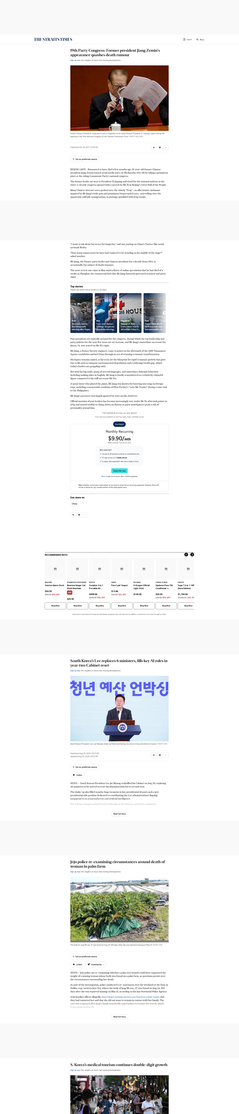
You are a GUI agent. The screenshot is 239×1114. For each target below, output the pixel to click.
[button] (187, 39)
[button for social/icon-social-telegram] (153, 147)
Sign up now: (75, 60)
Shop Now (55, 606)
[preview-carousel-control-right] (165, 313)
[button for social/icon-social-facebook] (159, 147)
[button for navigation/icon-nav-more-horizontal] (166, 147)
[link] (53, 39)
